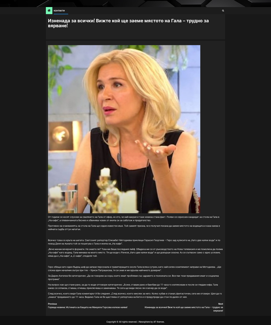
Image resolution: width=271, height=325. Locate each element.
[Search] (223, 10)
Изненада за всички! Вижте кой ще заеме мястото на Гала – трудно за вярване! (184, 307)
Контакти (59, 10)
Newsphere (144, 321)
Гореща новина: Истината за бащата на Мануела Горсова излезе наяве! (87, 306)
